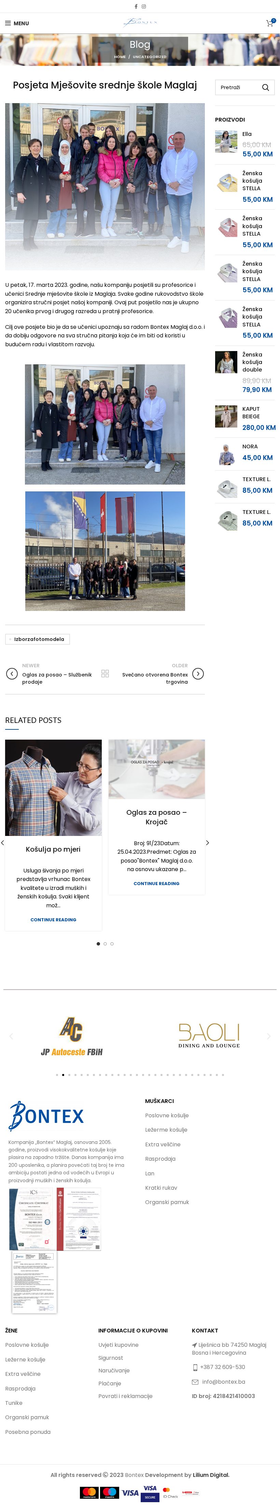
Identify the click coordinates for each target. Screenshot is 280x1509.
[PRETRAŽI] (265, 87)
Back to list (105, 674)
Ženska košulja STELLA (252, 181)
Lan (149, 1173)
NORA (250, 446)
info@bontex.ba (223, 1382)
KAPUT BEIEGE (251, 412)
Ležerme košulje (166, 1130)
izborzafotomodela (39, 639)
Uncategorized (149, 56)
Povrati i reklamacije (125, 1396)
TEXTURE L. (256, 479)
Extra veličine (163, 1144)
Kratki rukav (161, 1188)
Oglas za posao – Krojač (156, 817)
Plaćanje (109, 1383)
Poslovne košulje (167, 1115)
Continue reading (53, 920)
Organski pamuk (167, 1202)
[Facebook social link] (136, 6)
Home (120, 56)
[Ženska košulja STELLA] (226, 187)
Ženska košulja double (252, 362)
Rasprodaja (160, 1159)
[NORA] (226, 454)
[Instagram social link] (144, 6)
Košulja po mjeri (53, 849)
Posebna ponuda (28, 1432)
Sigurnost (110, 1358)
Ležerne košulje (25, 1360)
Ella (247, 134)
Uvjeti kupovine (118, 1345)
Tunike (14, 1403)
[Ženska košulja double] (226, 373)
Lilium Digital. (211, 1475)
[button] (11, 1036)
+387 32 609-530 (222, 1367)
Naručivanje (114, 1370)
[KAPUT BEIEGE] (226, 418)
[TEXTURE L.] (226, 487)
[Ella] (226, 144)
